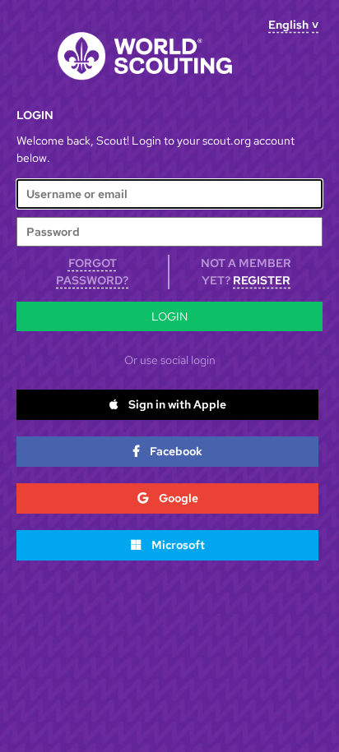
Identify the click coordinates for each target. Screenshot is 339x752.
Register (261, 280)
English (288, 24)
